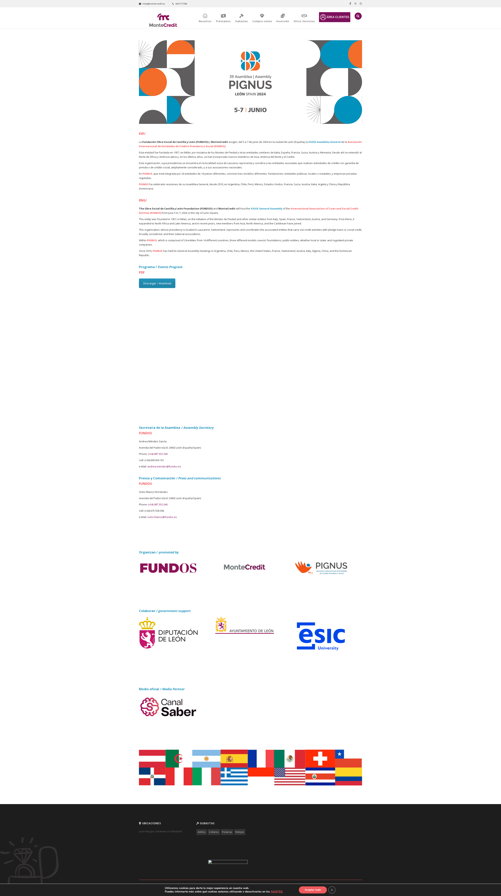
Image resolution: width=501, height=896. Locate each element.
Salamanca (162, 831)
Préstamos (223, 21)
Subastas (241, 21)
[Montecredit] (163, 20)
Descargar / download (157, 283)
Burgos (150, 831)
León (142, 831)
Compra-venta (262, 21)
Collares (214, 832)
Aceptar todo (313, 890)
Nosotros (205, 21)
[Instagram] (361, 3)
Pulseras (227, 832)
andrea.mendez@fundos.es (164, 466)
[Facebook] (350, 3)
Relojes (239, 832)
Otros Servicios (304, 21)
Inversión (282, 21)
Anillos (201, 832)
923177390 (181, 3)
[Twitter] (355, 3)
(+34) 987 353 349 (158, 454)
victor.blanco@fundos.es (162, 517)
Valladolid (176, 831)
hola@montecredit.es (154, 3)
